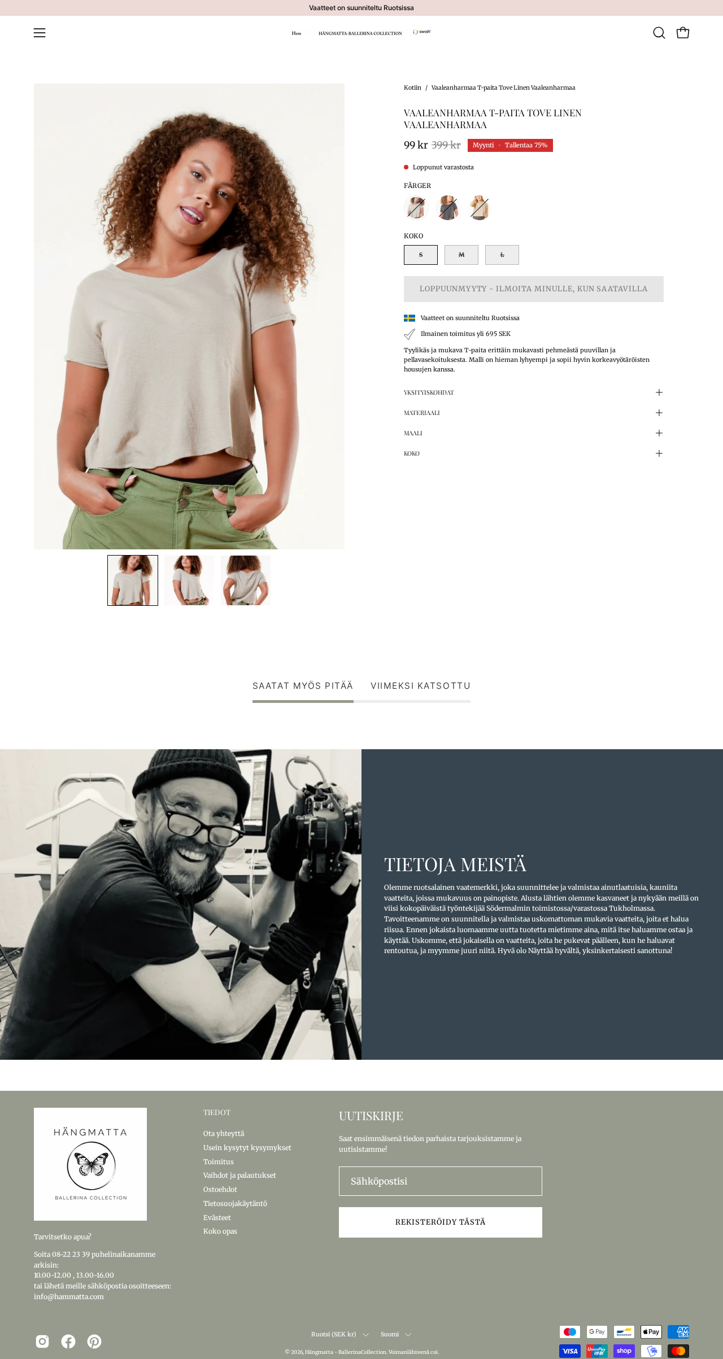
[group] (361, 8)
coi (434, 1352)
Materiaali (422, 412)
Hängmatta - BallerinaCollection (345, 1352)
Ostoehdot (220, 1189)
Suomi (390, 1334)
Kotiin (412, 87)
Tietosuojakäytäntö (235, 1203)
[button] (659, 33)
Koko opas (220, 1231)
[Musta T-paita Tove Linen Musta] (447, 207)
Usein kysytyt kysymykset (247, 1147)
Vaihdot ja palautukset (239, 1175)
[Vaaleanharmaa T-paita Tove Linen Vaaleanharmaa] (132, 580)
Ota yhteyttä (223, 1133)
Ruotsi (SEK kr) (333, 1334)
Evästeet (217, 1217)
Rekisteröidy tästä (440, 1221)
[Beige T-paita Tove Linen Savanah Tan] (479, 207)
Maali (413, 433)
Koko (412, 453)
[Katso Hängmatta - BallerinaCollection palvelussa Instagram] (42, 1341)
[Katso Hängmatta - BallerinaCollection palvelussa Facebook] (68, 1341)
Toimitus (218, 1161)
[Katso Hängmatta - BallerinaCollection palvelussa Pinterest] (94, 1341)
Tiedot (216, 1112)
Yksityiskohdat (429, 392)
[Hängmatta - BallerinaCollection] (361, 32)
